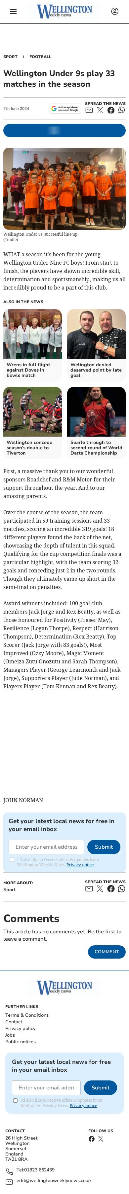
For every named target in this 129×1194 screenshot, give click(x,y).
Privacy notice (80, 864)
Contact (13, 1022)
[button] (13, 12)
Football (40, 56)
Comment (107, 952)
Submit (104, 847)
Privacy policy (20, 1028)
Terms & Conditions (27, 1015)
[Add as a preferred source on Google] (65, 109)
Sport (10, 56)
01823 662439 (39, 1170)
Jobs (10, 1035)
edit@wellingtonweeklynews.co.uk (54, 1181)
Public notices (20, 1042)
